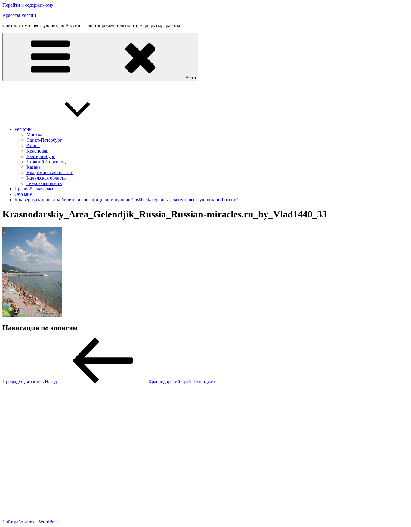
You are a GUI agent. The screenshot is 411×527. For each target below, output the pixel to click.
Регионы (23, 129)
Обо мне (23, 194)
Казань (33, 167)
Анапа (33, 145)
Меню (190, 78)
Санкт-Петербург (44, 140)
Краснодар (37, 150)
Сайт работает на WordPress (30, 521)
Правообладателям (33, 188)
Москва (34, 134)
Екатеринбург (40, 156)
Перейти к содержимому (27, 5)
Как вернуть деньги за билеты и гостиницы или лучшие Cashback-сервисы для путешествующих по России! (126, 199)
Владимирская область (49, 172)
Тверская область (44, 183)
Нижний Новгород (46, 161)
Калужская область (46, 177)
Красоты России (19, 15)
